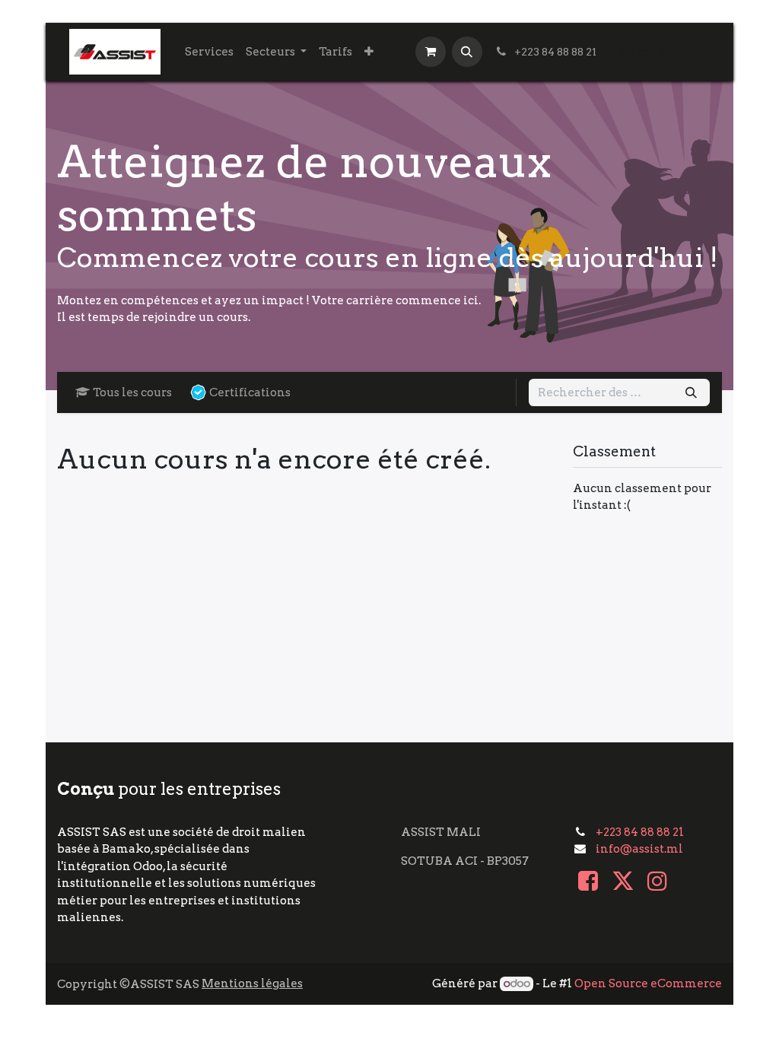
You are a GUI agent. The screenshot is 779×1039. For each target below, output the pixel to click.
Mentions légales (252, 983)
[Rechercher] (691, 393)
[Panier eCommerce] (430, 52)
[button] (467, 52)
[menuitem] (209, 52)
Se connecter (659, 52)
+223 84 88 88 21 (640, 832)
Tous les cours (132, 392)
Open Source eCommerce (648, 983)
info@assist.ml (639, 849)
